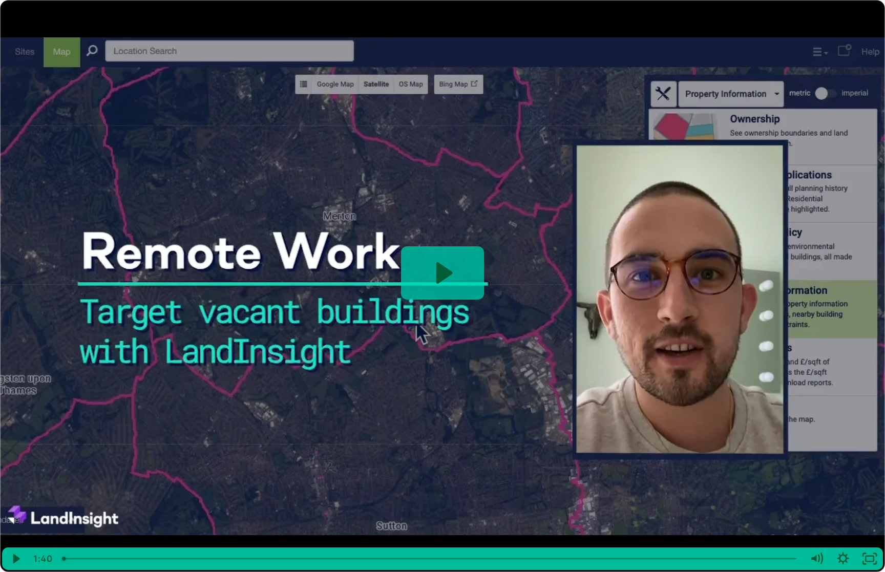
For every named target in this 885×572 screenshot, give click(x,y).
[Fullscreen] (869, 558)
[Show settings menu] (843, 558)
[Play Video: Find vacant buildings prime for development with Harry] (442, 273)
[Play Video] (15, 558)
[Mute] (816, 558)
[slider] (430, 558)
